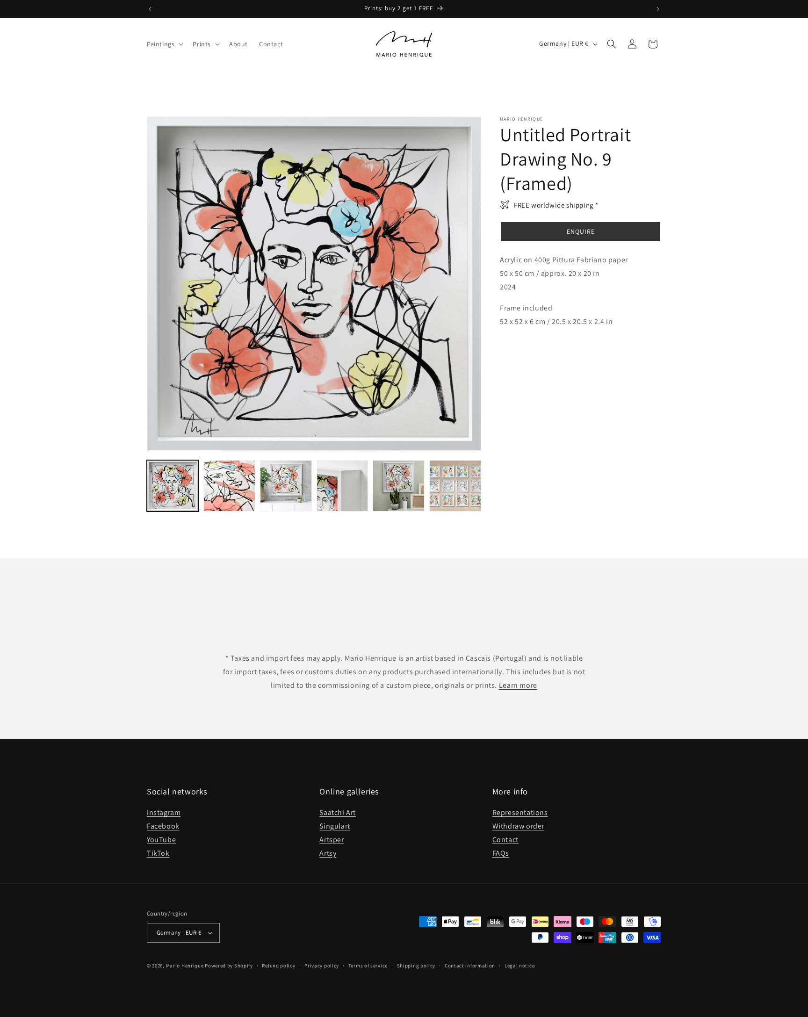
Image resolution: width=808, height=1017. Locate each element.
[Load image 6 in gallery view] (455, 486)
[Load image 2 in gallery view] (229, 486)
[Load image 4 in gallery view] (342, 486)
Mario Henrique (185, 965)
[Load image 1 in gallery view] (173, 486)
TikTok (158, 853)
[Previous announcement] (150, 9)
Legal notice (519, 965)
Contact (505, 839)
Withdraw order (518, 826)
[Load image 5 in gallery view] (399, 486)
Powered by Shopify (229, 965)
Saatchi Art (337, 812)
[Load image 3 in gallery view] (286, 486)
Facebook (163, 826)
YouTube (161, 839)
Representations (520, 812)
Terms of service (368, 965)
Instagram (163, 812)
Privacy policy (321, 965)
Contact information (470, 965)
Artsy (327, 853)
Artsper (331, 839)
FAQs (500, 853)
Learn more (518, 685)
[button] (164, 44)
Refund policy (278, 965)
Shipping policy (416, 965)
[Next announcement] (658, 9)
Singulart (334, 826)
